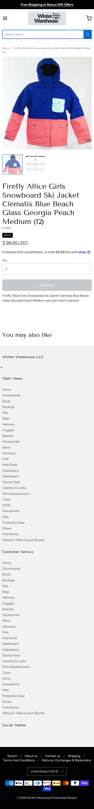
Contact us (52, 756)
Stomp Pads (11, 482)
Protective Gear (13, 522)
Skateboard (10, 471)
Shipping (74, 756)
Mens (6, 447)
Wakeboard (10, 476)
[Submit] (88, 34)
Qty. (5, 260)
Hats (5, 517)
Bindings (8, 407)
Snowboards (11, 395)
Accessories (11, 441)
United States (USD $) (44, 771)
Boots (6, 401)
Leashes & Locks (14, 488)
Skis (5, 413)
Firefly (6, 228)
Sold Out (47, 285)
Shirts (6, 505)
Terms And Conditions (19, 760)
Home (5, 48)
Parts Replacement (16, 494)
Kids (5, 459)
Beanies (8, 436)
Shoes (6, 528)
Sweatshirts (10, 511)
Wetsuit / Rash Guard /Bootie (23, 540)
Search (12, 756)
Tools (6, 499)
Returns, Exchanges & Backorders (66, 760)
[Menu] (11, 18)
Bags (5, 418)
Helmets (8, 424)
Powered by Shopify (64, 797)
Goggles (8, 430)
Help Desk (9, 465)
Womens (9, 453)
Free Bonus (10, 534)
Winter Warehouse (39, 797)
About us (31, 756)
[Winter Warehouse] (47, 18)
